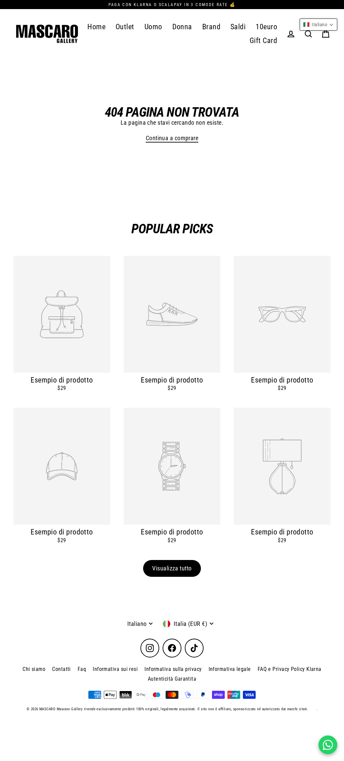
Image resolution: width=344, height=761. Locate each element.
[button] (318, 24)
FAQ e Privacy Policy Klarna (289, 669)
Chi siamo (34, 669)
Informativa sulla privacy (173, 669)
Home (96, 27)
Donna (182, 27)
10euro (266, 27)
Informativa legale (230, 669)
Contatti (61, 669)
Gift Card (263, 40)
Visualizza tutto (171, 568)
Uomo (153, 27)
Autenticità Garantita (172, 679)
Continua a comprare (172, 138)
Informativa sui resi (115, 669)
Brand (211, 27)
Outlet (125, 27)
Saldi (238, 27)
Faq (82, 669)
